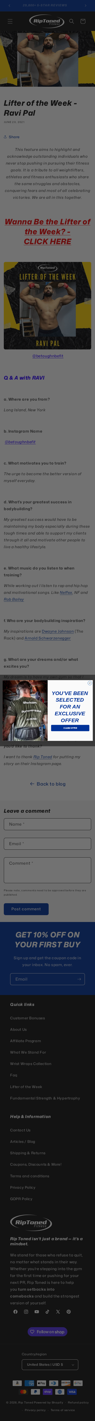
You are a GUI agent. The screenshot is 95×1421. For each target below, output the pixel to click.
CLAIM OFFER (70, 727)
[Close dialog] (90, 683)
